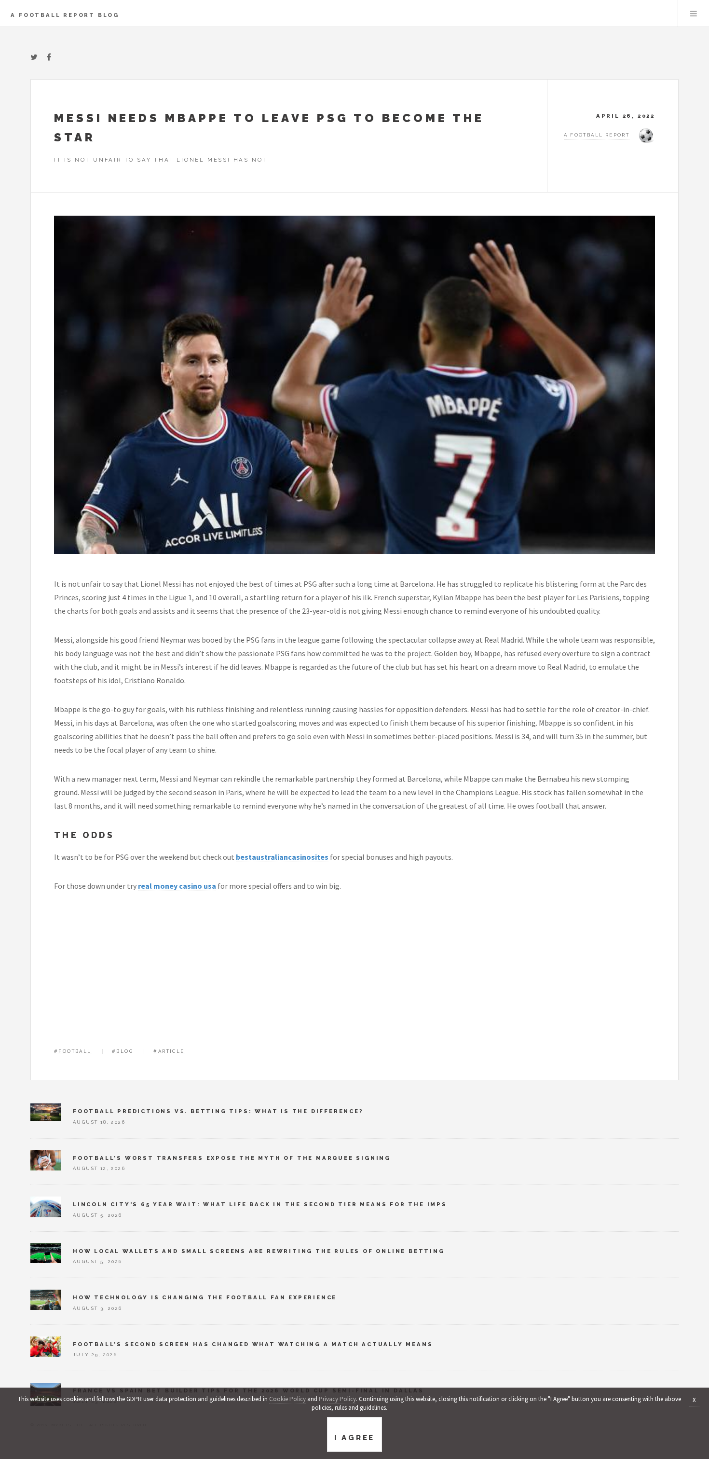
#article (168, 1051)
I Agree (354, 1437)
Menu (693, 13)
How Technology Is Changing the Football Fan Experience (205, 1297)
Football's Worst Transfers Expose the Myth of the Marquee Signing (232, 1158)
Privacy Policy (337, 1399)
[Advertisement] (354, 975)
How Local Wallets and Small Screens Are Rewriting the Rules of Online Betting (259, 1251)
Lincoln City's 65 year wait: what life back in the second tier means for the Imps (260, 1204)
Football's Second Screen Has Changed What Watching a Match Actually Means (253, 1344)
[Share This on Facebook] (49, 57)
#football (73, 1051)
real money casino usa (177, 886)
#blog (122, 1051)
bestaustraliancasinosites (282, 857)
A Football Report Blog (65, 15)
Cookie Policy (287, 1399)
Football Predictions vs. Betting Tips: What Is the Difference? (218, 1111)
